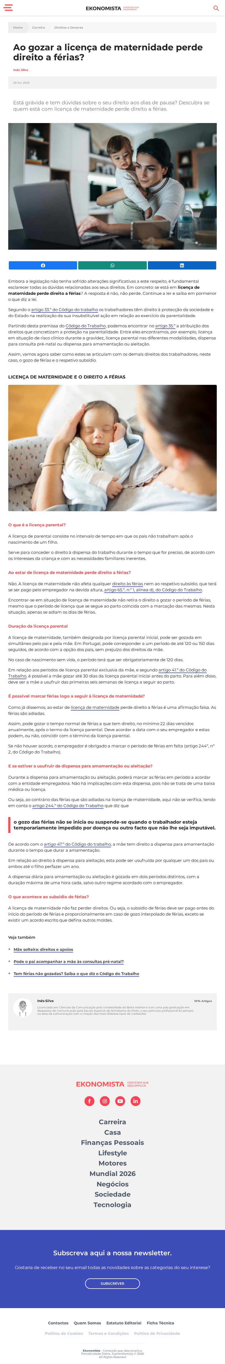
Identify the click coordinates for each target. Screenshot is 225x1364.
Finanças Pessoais (112, 1143)
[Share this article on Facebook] (43, 265)
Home (18, 27)
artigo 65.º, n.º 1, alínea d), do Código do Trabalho (153, 589)
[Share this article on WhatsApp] (112, 265)
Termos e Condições (108, 1333)
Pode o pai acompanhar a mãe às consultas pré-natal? (69, 961)
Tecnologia (112, 1205)
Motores (113, 1163)
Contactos (58, 1323)
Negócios (113, 1184)
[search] (216, 8)
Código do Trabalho (86, 325)
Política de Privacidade (157, 1333)
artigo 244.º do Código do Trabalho (67, 805)
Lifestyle (112, 1153)
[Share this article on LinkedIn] (182, 265)
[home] (113, 8)
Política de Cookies (64, 1333)
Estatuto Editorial (123, 1323)
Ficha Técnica (160, 1323)
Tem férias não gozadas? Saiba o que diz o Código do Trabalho (76, 973)
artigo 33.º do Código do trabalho (64, 309)
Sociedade (113, 1194)
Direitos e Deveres (68, 27)
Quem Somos (87, 1323)
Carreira (38, 27)
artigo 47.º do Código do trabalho (77, 844)
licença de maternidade (95, 707)
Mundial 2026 (112, 1174)
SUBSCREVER (112, 1283)
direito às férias (127, 583)
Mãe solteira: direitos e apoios (43, 949)
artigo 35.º (165, 325)
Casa (112, 1132)
